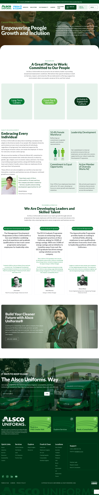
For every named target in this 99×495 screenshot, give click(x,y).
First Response (18, 455)
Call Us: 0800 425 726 (75, 449)
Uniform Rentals (19, 447)
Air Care (42, 452)
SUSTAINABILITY (43, 7)
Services (3, 452)
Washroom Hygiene (45, 450)
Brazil (56, 463)
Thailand (57, 452)
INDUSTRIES (33, 7)
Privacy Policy (21, 483)
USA (56, 460)
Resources (3, 455)
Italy (56, 465)
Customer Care (60, 7)
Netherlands (58, 473)
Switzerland (58, 468)
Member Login (73, 462)
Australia (57, 450)
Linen (16, 452)
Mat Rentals (18, 450)
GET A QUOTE (81, 7)
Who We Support (29, 5)
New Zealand (58, 447)
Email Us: (76, 451)
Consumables (43, 458)
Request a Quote (74, 464)
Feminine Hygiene (44, 460)
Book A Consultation (75, 467)
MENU (92, 7)
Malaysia (57, 458)
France (57, 476)
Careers (52, 7)
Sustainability (4, 458)
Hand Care (42, 447)
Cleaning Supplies (44, 455)
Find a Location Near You (76, 1)
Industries (3, 450)
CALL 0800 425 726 (70, 7)
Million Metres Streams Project (32, 3)
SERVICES (25, 7)
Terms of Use (5, 483)
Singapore (57, 455)
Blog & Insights (31, 447)
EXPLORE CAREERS (12, 339)
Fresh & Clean (18, 458)
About (2, 447)
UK (56, 471)
